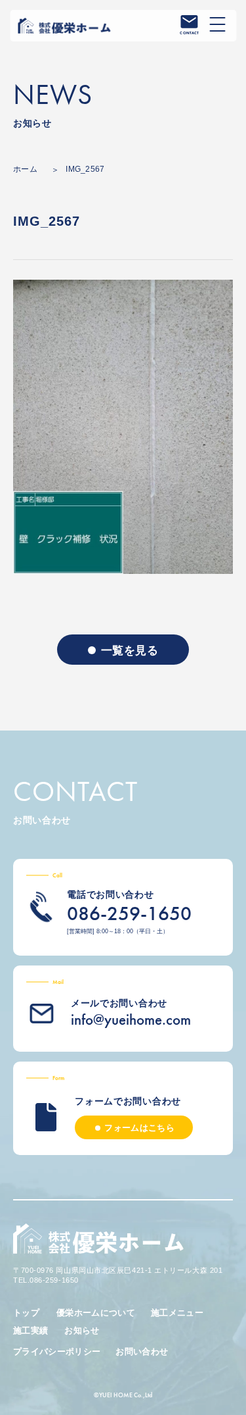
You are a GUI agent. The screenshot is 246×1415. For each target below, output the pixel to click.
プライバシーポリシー (56, 1351)
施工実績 (30, 1330)
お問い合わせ (141, 1351)
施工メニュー (177, 1313)
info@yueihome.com (131, 1019)
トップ (26, 1313)
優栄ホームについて (95, 1313)
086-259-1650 (129, 913)
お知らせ (81, 1330)
